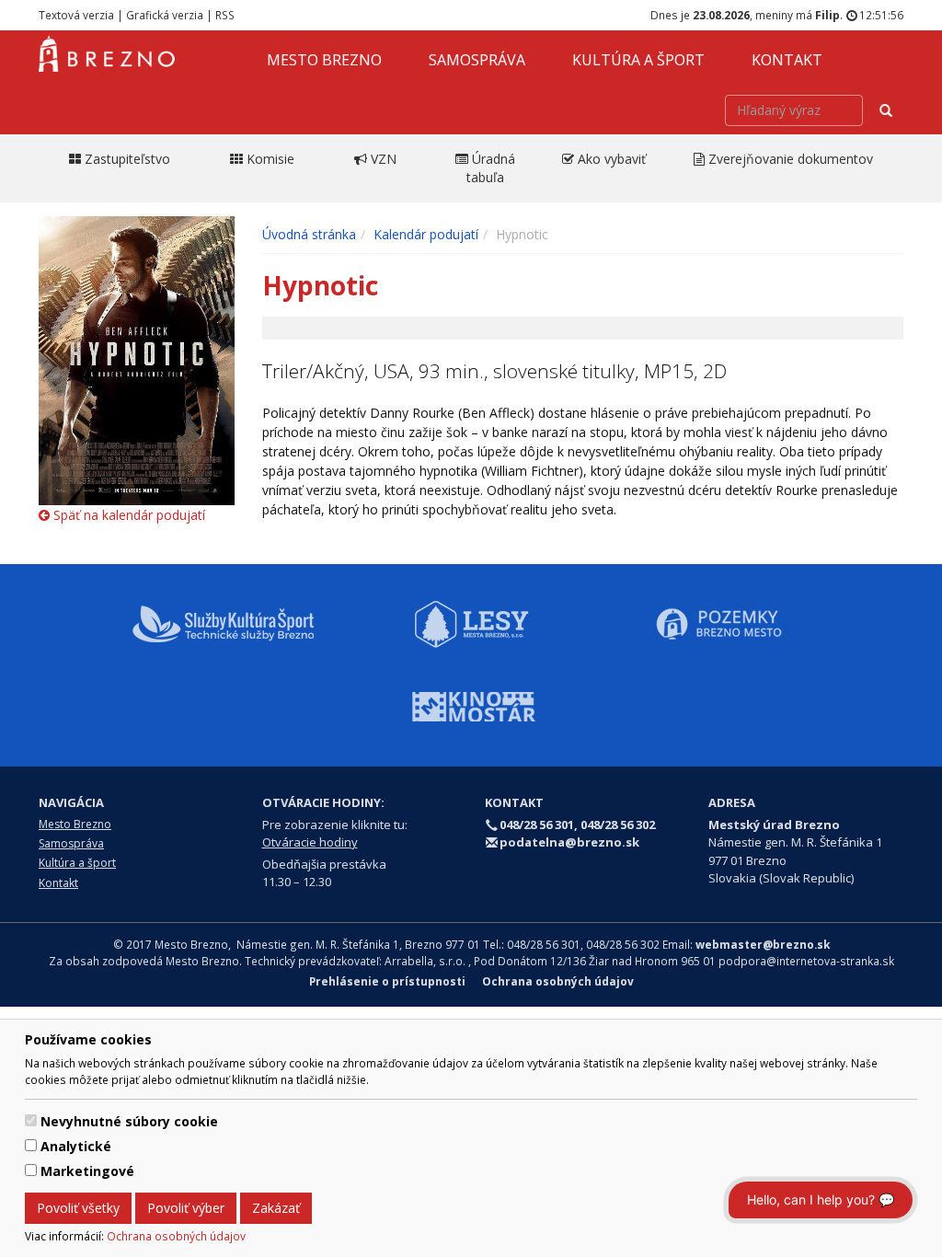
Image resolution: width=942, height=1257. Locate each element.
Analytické (75, 1146)
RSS (225, 14)
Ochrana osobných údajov (176, 1235)
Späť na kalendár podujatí (127, 515)
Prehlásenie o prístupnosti (387, 981)
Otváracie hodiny (310, 842)
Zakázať (276, 1208)
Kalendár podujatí (425, 234)
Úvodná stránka (309, 234)
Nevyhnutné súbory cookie (129, 1121)
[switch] (31, 1120)
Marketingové (87, 1171)
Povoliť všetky (78, 1208)
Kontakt (787, 60)
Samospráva (477, 60)
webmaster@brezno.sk (762, 944)
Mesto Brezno (324, 60)
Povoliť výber (185, 1208)
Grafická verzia (164, 14)
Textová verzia (76, 14)
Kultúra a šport (638, 60)
